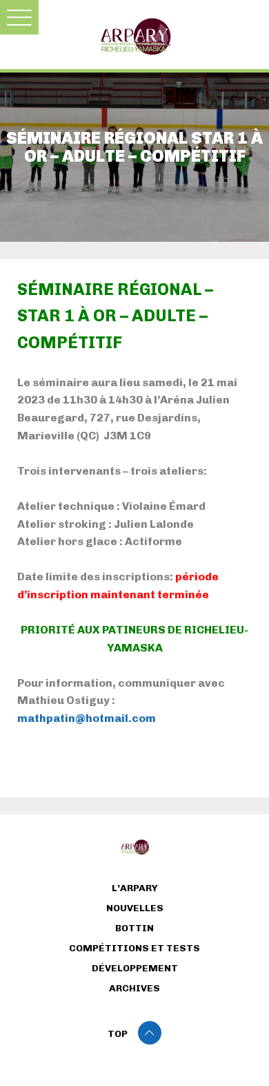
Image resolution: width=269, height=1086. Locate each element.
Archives (134, 988)
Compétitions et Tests (134, 948)
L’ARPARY (135, 888)
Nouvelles (134, 908)
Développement (135, 968)
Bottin (134, 928)
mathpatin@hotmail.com (86, 718)
